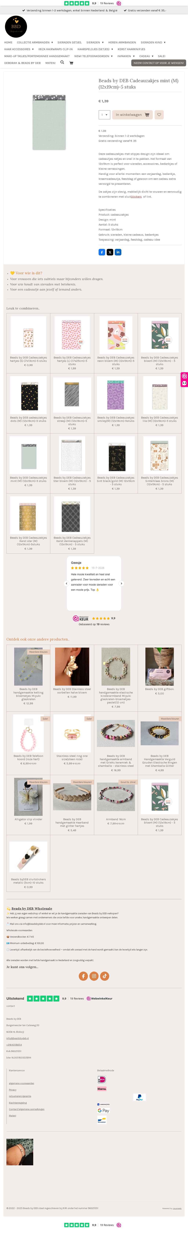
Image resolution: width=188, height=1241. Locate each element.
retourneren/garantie (20, 1096)
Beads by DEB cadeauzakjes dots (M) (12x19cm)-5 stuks (28, 419)
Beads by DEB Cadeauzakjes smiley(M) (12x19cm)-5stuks (115, 419)
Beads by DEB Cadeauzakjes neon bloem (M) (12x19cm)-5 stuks (115, 361)
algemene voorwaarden (21, 1083)
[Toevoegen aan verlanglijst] (159, 114)
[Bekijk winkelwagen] (71, 63)
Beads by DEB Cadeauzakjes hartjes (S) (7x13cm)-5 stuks (28, 359)
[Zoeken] (62, 62)
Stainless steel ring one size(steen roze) (72, 757)
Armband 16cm (116, 819)
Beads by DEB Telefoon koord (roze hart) (28, 757)
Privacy (12, 1089)
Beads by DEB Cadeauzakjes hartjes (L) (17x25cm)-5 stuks (72, 361)
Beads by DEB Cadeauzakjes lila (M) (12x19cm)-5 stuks (159, 419)
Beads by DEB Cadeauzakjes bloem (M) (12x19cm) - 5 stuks (159, 361)
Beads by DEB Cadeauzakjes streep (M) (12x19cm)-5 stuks (72, 421)
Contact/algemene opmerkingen (26, 1109)
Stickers (136, 196)
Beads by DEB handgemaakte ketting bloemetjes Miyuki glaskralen (28, 694)
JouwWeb (177, 1208)
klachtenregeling (18, 1102)
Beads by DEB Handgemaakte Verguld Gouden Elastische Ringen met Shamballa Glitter (159, 761)
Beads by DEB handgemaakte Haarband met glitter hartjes (72, 823)
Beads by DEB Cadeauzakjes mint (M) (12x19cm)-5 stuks (28, 479)
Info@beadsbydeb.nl (17, 1038)
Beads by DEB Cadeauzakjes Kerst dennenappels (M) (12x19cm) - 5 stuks (72, 541)
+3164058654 (14, 1044)
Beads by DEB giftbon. (159, 689)
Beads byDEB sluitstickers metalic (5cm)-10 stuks (28, 881)
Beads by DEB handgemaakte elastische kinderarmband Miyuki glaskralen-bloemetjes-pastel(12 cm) (116, 695)
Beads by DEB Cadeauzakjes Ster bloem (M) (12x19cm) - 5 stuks (72, 481)
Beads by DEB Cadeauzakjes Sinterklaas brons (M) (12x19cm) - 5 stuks (159, 481)
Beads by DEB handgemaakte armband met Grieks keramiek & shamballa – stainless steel (116, 761)
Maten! (12, 1115)
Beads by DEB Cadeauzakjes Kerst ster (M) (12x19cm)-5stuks (28, 541)
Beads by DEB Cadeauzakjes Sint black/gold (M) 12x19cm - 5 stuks (116, 481)
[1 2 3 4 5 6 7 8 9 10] (104, 114)
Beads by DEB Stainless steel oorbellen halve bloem (72, 690)
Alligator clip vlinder (28, 819)
